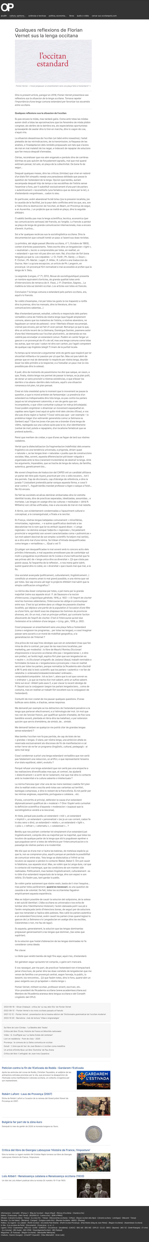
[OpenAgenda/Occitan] (42, 1230)
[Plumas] (81, 1220)
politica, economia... (57, 16)
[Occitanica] (52, 1228)
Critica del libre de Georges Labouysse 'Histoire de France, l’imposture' (46, 1150)
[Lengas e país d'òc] (46, 1220)
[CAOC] (72, 1228)
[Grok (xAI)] (60, 1235)
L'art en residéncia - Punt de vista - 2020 (22, 1039)
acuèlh (4, 16)
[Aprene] (115, 1228)
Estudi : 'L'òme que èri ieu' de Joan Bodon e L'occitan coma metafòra (34, 1046)
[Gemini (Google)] (16, 1235)
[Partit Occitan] (33, 1223)
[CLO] (102, 1228)
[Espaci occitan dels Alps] (86, 1218)
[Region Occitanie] (29, 1233)
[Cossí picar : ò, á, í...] (45, 1225)
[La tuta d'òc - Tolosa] (39, 1218)
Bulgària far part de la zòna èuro (22, 1122)
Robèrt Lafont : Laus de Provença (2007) (27, 1093)
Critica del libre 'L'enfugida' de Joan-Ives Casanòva (26, 1053)
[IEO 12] (123, 1228)
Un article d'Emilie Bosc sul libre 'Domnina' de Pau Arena (29, 1050)
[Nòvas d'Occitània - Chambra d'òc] (70, 1213)
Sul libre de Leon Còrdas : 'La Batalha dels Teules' (26, 1027)
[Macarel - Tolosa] (129, 1218)
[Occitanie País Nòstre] (49, 1223)
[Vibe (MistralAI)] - (48, 1235)
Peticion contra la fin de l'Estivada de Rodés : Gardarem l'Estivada (43, 1067)
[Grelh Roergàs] (134, 1228)
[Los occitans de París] (15, 1225)
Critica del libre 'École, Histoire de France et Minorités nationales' (33, 1031)
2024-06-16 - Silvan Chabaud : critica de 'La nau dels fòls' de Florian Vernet (37, 1007)
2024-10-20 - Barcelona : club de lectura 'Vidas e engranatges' (31, 1018)
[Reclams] (25, 1220)
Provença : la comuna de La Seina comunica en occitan (28, 1042)
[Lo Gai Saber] (14, 1220)
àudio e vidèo (83, 16)
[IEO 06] (88, 1228)
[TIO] (10, 1228)
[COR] (35, 1228)
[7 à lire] (145, 1228)
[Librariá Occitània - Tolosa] (18, 1218)
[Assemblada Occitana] (133, 1223)
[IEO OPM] (27, 1230)
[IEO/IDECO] (34, 1215)
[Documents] (31, 1225)
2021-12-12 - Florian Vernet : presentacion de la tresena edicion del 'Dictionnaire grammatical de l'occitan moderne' (55, 1014)
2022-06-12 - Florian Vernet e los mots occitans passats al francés (33, 1010)
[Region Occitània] (116, 1223)
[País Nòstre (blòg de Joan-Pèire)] (94, 1223)
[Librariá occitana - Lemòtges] (109, 1218)
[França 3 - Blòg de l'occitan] (32, 1213)
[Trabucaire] (12, 1215)
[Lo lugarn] (12, 1223)
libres (71, 16)
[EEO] (108, 1228)
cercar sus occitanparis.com (104, 16)
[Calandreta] (18, 1228)
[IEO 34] (80, 1228)
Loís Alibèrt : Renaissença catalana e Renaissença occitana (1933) (43, 1176)
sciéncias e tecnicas (37, 16)
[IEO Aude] (17, 1230)
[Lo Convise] (7, 1230)
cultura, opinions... (17, 16)
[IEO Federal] (57, 1230)
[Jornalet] (15, 1213)
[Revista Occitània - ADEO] (66, 1220)
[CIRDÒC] (42, 1228)
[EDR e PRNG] (57, 1215)
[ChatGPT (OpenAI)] (32, 1235)
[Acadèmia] (63, 1228)
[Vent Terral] (23, 1215)
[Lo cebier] (22, 1223)
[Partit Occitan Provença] (69, 1223)
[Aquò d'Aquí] (50, 1213)
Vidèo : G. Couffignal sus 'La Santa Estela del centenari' (28, 1035)
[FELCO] (28, 1228)
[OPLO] (95, 1228)
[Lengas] (33, 1220)
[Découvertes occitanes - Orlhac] (62, 1218)
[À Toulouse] (15, 1233)
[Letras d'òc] (45, 1215)
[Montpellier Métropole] (46, 1233)
